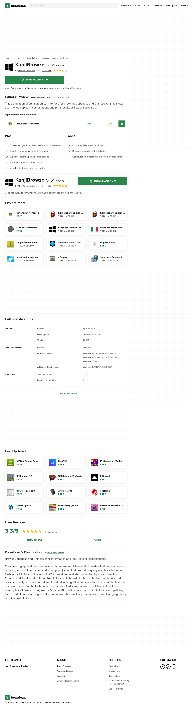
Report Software (68, 394)
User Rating (47, 70)
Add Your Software (65, 671)
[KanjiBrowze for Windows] (9, 67)
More (183, 5)
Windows (125, 6)
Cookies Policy (114, 676)
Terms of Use (114, 671)
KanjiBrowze (39, 65)
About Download (64, 666)
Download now (37, 79)
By (25, 70)
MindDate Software (55, 553)
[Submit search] (31, 5)
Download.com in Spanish (68, 681)
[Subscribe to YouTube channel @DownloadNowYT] (174, 666)
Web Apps (171, 6)
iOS (146, 6)
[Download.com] (15, 5)
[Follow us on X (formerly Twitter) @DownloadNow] (168, 666)
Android (157, 6)
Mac (137, 6)
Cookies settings (115, 689)
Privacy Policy (114, 666)
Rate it (97, 540)
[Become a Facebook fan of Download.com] (162, 666)
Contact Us (62, 676)
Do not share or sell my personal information (118, 682)
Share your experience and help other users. (60, 88)
